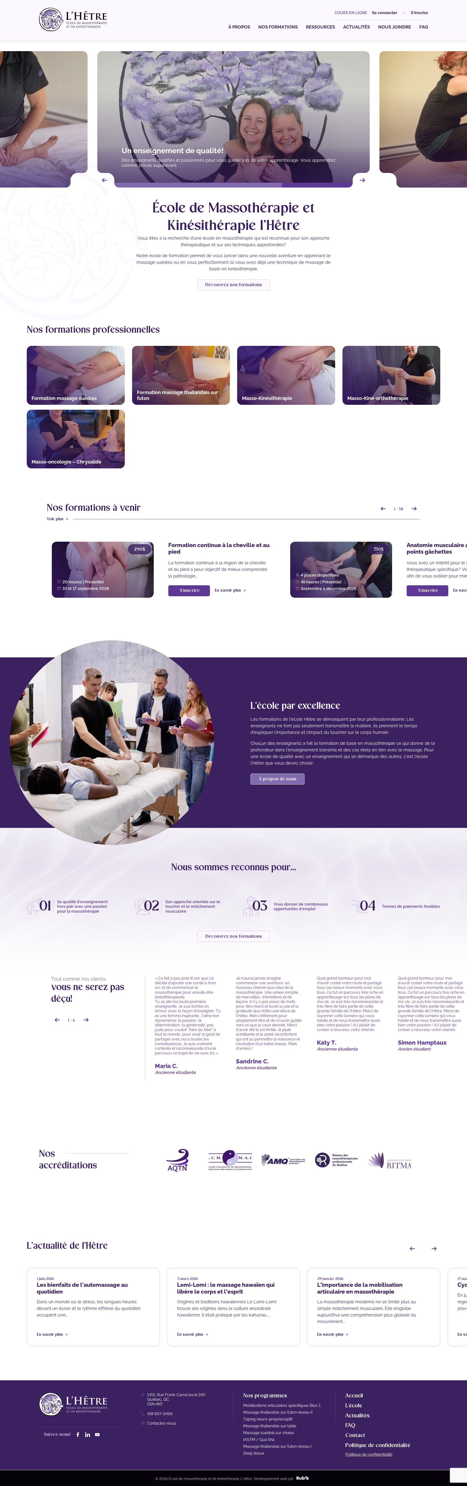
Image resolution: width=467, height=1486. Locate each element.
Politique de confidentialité (368, 1454)
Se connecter (384, 12)
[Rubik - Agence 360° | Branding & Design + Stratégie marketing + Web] (303, 1478)
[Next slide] (362, 180)
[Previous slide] (104, 180)
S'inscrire (419, 12)
